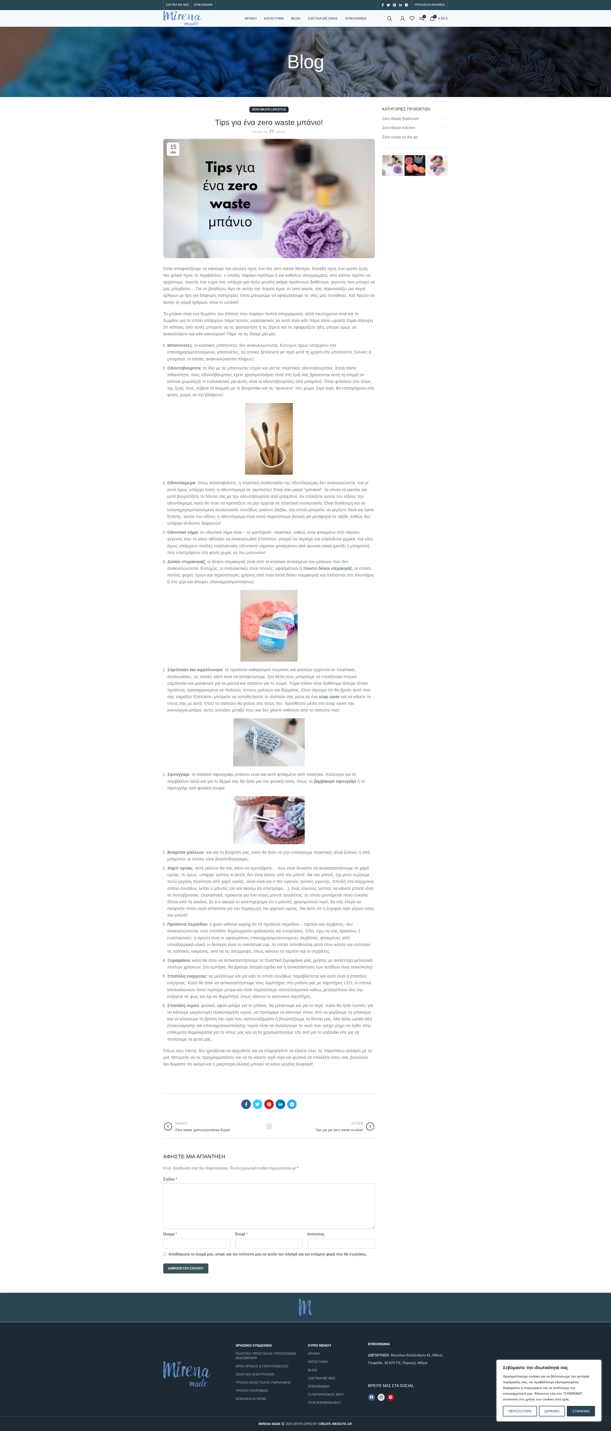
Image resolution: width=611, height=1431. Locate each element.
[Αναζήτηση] (389, 18)
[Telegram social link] (406, 5)
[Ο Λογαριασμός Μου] (402, 18)
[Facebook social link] (382, 5)
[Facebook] (371, 1397)
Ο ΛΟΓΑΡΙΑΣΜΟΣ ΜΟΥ (325, 1394)
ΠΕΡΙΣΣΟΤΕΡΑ (519, 1411)
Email (241, 1234)
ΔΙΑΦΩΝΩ (551, 1411)
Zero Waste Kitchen (398, 128)
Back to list (269, 1126)
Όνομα (170, 1234)
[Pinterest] (390, 1397)
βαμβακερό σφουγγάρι (335, 781)
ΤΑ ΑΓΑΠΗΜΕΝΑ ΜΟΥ (324, 1402)
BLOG (312, 1370)
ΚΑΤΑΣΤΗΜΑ (318, 1362)
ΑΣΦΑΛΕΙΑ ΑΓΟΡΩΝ (251, 1399)
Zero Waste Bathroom (400, 119)
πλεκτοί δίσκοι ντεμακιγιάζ (327, 568)
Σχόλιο (170, 1179)
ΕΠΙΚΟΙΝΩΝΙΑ (318, 1386)
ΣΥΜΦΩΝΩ (581, 1411)
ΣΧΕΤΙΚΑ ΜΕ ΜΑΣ (322, 1378)
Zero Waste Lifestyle (269, 109)
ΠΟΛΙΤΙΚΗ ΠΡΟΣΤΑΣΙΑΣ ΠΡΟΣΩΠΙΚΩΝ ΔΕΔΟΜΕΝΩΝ (266, 1356)
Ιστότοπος (316, 1234)
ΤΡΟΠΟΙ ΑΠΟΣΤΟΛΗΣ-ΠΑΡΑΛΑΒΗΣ (263, 1382)
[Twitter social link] (388, 5)
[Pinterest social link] (394, 5)
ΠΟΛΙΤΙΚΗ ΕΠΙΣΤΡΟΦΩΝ (255, 1374)
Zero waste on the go (400, 137)
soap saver (329, 696)
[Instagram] (381, 1397)
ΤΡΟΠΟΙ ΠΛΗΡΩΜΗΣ (252, 1391)
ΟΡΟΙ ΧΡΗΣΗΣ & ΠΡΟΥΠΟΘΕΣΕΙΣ (262, 1366)
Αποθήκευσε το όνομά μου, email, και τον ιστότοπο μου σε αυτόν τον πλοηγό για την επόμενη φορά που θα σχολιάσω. (268, 1254)
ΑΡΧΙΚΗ (314, 1353)
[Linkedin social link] (400, 5)
